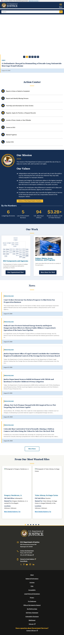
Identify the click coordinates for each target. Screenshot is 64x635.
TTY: (22, 555)
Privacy (32, 597)
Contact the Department (27, 550)
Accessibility (32, 590)
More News (32, 449)
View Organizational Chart (15, 272)
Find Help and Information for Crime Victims (19, 106)
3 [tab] (29, 56)
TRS (29, 555)
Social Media (23, 561)
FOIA (32, 586)
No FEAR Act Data (32, 609)
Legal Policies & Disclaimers (32, 594)
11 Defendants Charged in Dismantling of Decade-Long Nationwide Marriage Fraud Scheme (32, 64)
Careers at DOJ (10, 127)
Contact (31, 630)
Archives (32, 582)
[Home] (9, 7)
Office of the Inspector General (32, 605)
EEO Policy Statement (32, 612)
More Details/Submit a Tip (12, 511)
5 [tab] (35, 56)
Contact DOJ (10, 142)
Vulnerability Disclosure (32, 616)
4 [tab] (32, 56)
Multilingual (32, 620)
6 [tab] (39, 524)
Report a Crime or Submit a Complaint (18, 91)
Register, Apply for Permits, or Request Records (21, 113)
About (32, 575)
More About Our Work (48, 272)
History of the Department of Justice (29, 201)
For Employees (32, 601)
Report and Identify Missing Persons (17, 98)
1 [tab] (25, 524)
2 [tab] (28, 524)
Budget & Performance (32, 578)
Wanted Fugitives (11, 135)
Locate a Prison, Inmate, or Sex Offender (18, 120)
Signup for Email (27, 559)
